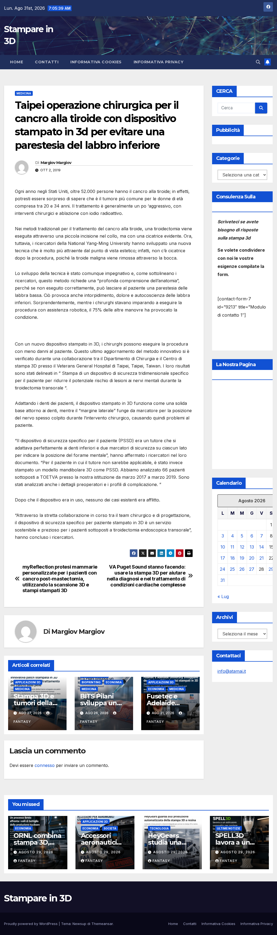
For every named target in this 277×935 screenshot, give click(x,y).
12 (242, 547)
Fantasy (27, 861)
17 (222, 558)
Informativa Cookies (96, 62)
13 (252, 547)
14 (261, 547)
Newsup (79, 923)
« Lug (223, 596)
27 (251, 569)
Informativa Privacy (159, 62)
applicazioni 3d (28, 682)
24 (222, 569)
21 (261, 558)
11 (232, 547)
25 (232, 569)
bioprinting (91, 682)
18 (232, 558)
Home (16, 62)
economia (114, 682)
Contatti (46, 62)
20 (251, 558)
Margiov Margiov (56, 162)
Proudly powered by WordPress (31, 923)
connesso (45, 765)
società (110, 828)
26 (242, 569)
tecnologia (159, 828)
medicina (24, 93)
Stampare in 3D (37, 898)
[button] (258, 62)
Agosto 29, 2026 (36, 852)
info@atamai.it (231, 671)
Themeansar (102, 923)
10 (222, 547)
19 (242, 558)
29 (271, 569)
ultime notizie (228, 828)
